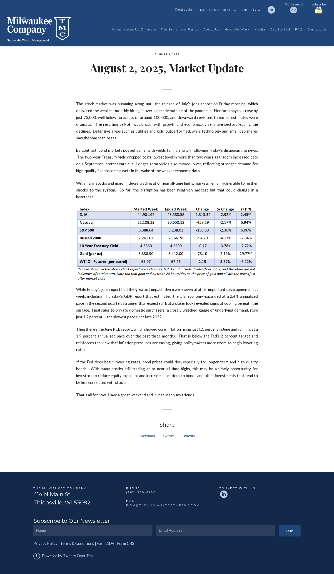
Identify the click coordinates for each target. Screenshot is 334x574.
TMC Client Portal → (217, 10)
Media (259, 29)
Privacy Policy (45, 543)
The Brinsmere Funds (180, 29)
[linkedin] (271, 10)
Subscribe (319, 4)
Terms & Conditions (77, 543)
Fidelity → (251, 10)
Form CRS (125, 543)
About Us (211, 29)
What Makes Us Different (134, 29)
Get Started (280, 29)
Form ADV (106, 543)
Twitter (168, 435)
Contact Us (317, 29)
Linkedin (188, 435)
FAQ (299, 29)
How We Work (236, 29)
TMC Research (293, 4)
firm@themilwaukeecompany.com (163, 505)
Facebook (147, 435)
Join (290, 531)
